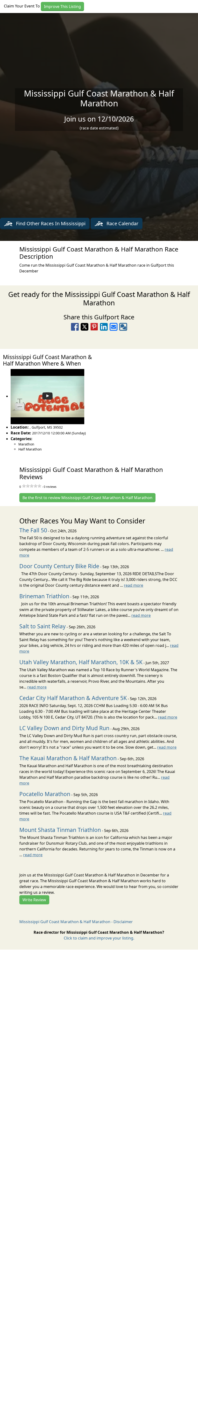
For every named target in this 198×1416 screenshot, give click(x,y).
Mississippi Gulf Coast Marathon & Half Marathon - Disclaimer (76, 921)
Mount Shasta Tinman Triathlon (60, 830)
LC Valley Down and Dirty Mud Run (64, 728)
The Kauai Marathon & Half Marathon (68, 758)
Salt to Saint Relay (42, 626)
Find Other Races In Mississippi (50, 223)
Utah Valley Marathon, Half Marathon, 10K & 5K (80, 662)
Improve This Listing (62, 6)
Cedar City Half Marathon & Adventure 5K (73, 698)
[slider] (31, 486)
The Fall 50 (33, 530)
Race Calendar (121, 223)
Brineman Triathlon (44, 596)
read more (133, 585)
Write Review (34, 899)
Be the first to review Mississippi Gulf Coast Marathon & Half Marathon (87, 497)
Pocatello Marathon (44, 794)
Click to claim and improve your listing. (99, 938)
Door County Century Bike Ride (59, 566)
